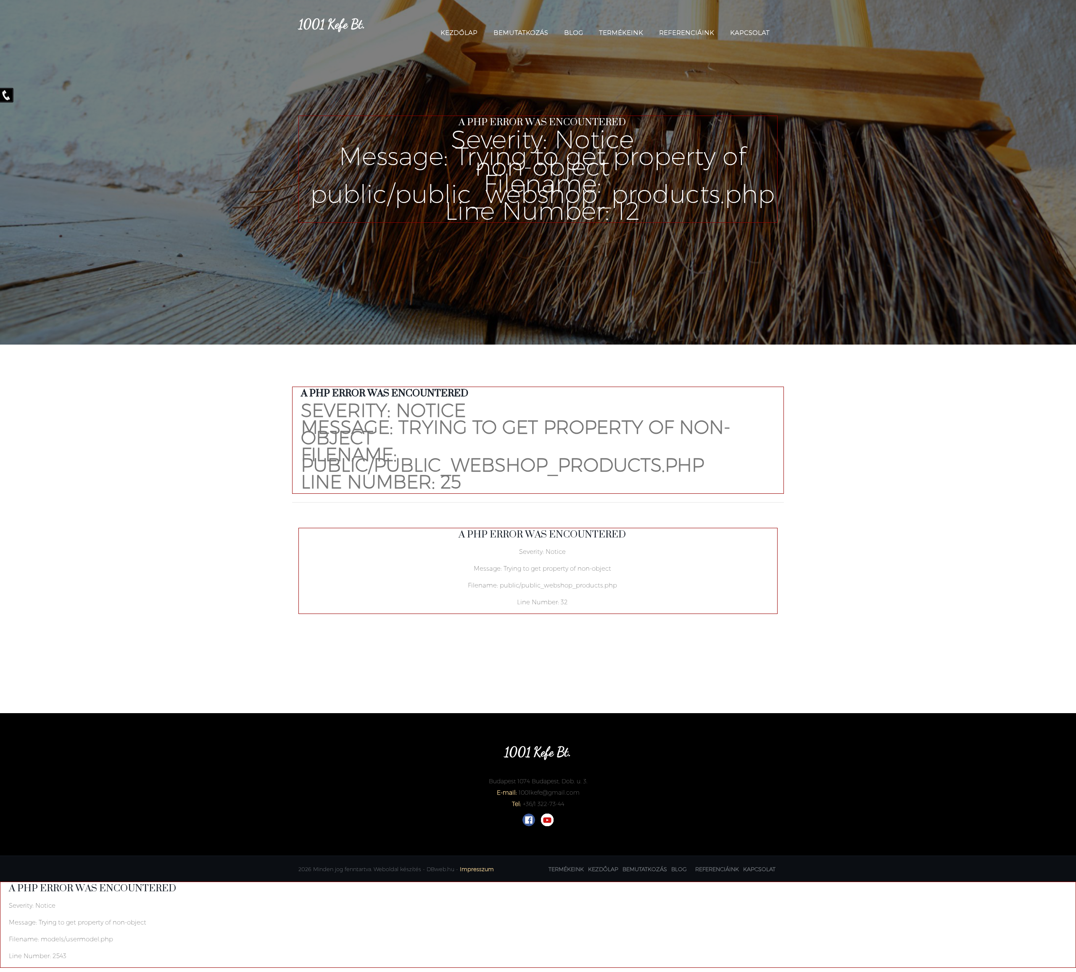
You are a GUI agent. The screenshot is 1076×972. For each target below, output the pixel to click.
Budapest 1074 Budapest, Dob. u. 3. (538, 781)
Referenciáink (686, 33)
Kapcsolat (750, 33)
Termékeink (621, 33)
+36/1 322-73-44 (543, 804)
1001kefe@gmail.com (549, 792)
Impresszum (477, 869)
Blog (573, 33)
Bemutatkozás (520, 33)
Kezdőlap (458, 33)
